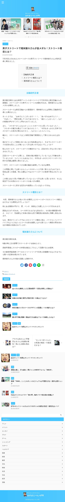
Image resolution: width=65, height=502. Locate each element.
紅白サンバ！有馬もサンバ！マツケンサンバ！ (28, 327)
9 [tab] (39, 37)
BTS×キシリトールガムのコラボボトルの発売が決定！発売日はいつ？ (35, 406)
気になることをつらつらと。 (33, 492)
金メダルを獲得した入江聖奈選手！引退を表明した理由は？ (32, 288)
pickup (6, 274)
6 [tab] (34, 37)
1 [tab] (25, 37)
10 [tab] (40, 37)
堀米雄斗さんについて (32, 81)
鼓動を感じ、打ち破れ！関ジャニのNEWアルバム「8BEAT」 (32, 370)
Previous (2, 27)
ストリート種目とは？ (32, 78)
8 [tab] (37, 37)
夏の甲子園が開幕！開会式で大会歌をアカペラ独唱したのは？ (33, 317)
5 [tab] (32, 37)
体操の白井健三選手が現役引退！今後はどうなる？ (29, 298)
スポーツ (6, 271)
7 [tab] (35, 37)
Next (62, 27)
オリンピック (11, 274)
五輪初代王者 (28, 74)
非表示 (36, 68)
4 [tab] (30, 37)
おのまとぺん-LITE (32, 16)
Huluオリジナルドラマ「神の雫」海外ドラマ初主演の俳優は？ (32, 395)
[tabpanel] (11, 26)
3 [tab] (29, 37)
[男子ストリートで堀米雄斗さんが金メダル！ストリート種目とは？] (34, 265)
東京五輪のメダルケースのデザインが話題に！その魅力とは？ (33, 308)
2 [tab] (27, 37)
